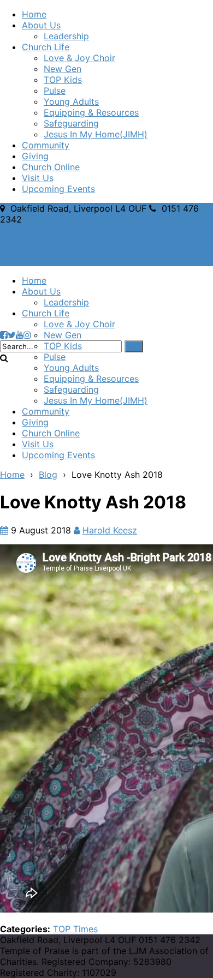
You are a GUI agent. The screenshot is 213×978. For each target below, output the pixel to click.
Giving (35, 156)
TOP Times (75, 928)
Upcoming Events (58, 188)
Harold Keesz (109, 530)
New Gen (62, 68)
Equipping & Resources (91, 112)
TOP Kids (63, 79)
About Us (41, 25)
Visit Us (38, 177)
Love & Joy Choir (79, 57)
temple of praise (89, 297)
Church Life (45, 46)
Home (34, 14)
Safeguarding (71, 123)
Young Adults (71, 101)
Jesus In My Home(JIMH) (95, 134)
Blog (48, 474)
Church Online (51, 166)
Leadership (66, 36)
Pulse (55, 90)
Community (45, 145)
